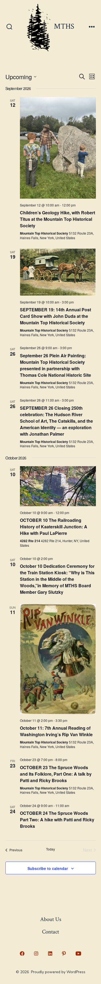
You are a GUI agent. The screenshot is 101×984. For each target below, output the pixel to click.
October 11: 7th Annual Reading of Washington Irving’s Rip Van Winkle (56, 731)
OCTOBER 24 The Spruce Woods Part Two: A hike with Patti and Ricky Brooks (57, 819)
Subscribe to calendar (47, 868)
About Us (50, 919)
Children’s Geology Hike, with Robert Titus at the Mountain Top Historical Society (57, 219)
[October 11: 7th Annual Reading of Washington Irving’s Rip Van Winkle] (58, 659)
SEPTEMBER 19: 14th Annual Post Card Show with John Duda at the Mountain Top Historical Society (55, 316)
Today (50, 849)
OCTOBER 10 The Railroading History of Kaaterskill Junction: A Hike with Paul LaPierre (53, 526)
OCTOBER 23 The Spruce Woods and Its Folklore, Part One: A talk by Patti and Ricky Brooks (56, 773)
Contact (50, 931)
